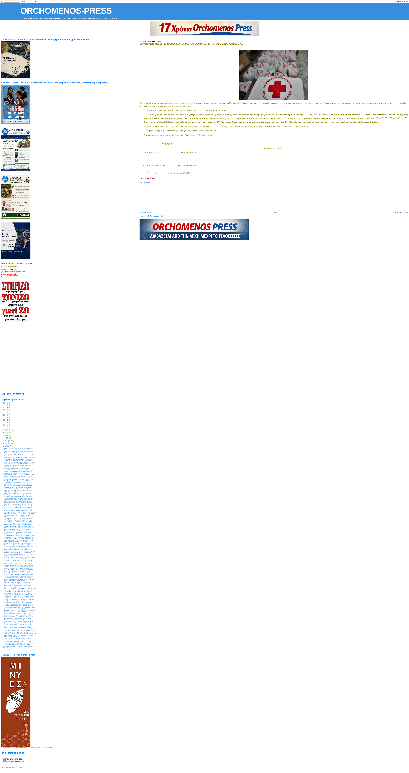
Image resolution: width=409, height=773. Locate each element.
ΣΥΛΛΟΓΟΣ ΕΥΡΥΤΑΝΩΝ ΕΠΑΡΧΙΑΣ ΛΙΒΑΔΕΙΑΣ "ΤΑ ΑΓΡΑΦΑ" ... (21, 462)
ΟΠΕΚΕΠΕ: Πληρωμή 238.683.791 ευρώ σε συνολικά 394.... (20, 630)
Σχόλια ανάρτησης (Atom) (156, 216)
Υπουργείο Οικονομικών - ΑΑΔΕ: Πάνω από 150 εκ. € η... (19, 574)
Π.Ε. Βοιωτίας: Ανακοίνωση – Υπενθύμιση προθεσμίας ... (18, 518)
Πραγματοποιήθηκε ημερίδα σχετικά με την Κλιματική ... (18, 515)
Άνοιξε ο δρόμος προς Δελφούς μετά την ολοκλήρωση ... (18, 576)
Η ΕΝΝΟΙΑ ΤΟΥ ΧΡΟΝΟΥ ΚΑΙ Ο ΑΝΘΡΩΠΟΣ (16, 640)
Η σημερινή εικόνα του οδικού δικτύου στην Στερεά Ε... (18, 626)
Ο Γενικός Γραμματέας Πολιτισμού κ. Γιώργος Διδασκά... (18, 565)
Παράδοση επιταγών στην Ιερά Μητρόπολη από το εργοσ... (19, 495)
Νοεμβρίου (7, 445)
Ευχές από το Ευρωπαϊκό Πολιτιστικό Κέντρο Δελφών (18, 504)
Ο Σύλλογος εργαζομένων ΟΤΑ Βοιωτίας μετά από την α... (19, 546)
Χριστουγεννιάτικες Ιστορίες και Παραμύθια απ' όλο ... (18, 468)
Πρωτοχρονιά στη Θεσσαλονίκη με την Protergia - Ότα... (18, 594)
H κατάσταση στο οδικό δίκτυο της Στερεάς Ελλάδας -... (18, 613)
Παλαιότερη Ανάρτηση (401, 212)
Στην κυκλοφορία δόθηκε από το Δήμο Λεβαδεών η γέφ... (18, 529)
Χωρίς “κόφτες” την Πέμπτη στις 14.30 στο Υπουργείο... (18, 493)
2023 (5, 426)
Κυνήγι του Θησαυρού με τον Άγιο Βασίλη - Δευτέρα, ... (18, 608)
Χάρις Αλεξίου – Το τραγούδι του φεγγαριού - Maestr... (18, 573)
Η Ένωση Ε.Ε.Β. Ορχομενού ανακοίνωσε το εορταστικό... (19, 467)
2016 (5, 414)
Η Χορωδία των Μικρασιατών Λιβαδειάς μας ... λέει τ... (18, 641)
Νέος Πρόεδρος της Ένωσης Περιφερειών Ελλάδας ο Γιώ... (19, 530)
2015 (5, 412)
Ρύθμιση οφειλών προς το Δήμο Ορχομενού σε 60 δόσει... (19, 490)
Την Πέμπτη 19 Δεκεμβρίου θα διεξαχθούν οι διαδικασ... (18, 496)
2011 (5, 405)
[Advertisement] (191, 196)
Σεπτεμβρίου (8, 442)
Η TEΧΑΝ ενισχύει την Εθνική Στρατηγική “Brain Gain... (18, 510)
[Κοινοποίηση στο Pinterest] (190, 173)
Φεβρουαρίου (8, 431)
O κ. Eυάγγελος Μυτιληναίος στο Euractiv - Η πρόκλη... (18, 507)
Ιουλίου (7, 438)
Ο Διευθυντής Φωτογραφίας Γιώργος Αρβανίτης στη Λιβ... (18, 476)
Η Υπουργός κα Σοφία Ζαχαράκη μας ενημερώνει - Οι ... (18, 560)
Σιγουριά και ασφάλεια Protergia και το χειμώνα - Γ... (17, 582)
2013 (5, 409)
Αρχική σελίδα (272, 212)
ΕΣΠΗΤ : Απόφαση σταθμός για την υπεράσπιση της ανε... (19, 509)
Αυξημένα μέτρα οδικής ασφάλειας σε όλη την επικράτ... (18, 548)
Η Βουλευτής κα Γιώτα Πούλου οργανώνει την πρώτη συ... (19, 537)
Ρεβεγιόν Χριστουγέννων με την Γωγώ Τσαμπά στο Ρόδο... (19, 479)
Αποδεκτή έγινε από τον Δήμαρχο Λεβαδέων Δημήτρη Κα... (19, 485)
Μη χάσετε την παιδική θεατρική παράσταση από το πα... (18, 459)
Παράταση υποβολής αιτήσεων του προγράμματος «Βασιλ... (19, 599)
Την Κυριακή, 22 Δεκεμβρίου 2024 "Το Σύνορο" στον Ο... (18, 521)
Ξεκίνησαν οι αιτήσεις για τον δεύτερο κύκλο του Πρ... (18, 482)
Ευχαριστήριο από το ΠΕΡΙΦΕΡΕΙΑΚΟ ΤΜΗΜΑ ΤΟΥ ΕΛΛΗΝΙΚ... (20, 633)
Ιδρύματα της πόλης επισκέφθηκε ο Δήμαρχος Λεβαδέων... (19, 629)
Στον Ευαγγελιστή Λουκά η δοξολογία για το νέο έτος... (18, 618)
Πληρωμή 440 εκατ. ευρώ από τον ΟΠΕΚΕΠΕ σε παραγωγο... (20, 551)
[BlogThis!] (184, 173)
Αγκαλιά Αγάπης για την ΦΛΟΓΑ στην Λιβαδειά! (16, 632)
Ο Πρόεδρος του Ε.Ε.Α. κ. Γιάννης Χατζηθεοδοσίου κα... (18, 646)
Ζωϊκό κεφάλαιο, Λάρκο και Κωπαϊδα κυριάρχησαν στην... (19, 635)
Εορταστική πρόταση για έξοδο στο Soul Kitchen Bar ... (18, 587)
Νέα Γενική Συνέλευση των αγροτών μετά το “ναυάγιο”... (18, 554)
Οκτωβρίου (8, 443)
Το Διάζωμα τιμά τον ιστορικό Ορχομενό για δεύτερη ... (18, 577)
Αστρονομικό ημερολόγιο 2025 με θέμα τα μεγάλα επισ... (18, 562)
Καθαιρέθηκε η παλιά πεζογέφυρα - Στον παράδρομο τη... (19, 605)
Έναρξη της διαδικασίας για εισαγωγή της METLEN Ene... (19, 481)
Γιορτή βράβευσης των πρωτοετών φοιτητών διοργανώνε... (19, 593)
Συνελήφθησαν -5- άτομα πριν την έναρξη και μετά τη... (18, 499)
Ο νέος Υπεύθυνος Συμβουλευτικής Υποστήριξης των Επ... (19, 535)
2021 (5, 422)
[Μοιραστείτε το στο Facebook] (188, 173)
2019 (5, 419)
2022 (5, 424)
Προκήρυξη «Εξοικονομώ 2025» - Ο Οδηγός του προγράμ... (19, 611)
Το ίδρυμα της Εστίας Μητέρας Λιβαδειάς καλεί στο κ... (18, 465)
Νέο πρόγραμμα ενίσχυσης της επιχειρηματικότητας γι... (18, 520)
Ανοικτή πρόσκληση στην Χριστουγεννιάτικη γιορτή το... (18, 498)
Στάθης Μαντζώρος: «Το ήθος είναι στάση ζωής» (16, 555)
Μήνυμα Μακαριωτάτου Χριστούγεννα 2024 (15, 580)
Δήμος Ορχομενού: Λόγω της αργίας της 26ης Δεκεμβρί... (18, 549)
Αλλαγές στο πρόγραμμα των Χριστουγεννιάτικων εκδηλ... (19, 451)
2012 (5, 407)
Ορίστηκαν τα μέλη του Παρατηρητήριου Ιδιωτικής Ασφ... (18, 471)
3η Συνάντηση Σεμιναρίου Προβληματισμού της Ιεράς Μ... (19, 454)
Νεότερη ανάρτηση (145, 212)
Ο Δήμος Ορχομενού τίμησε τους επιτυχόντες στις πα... (18, 624)
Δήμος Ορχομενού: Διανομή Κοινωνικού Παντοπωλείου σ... (19, 474)
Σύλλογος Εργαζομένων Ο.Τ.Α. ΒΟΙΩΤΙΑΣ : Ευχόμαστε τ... (19, 513)
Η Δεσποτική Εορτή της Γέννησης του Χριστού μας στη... (18, 563)
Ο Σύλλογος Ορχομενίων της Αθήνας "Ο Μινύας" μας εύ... (19, 568)
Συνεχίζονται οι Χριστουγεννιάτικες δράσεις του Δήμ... (17, 615)
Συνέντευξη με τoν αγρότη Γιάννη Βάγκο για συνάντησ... (18, 552)
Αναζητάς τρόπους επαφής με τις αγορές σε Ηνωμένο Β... (19, 502)
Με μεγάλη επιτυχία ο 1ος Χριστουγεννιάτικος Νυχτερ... (18, 487)
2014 (5, 410)
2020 (5, 421)
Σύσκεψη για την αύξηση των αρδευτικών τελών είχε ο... (18, 541)
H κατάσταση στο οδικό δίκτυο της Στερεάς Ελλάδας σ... (18, 598)
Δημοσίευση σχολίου (145, 182)
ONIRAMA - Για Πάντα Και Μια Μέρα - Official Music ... (18, 460)
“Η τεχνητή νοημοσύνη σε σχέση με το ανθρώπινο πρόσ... (19, 470)
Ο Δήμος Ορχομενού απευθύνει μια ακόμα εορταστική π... (19, 501)
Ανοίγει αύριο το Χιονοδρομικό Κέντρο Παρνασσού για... (18, 524)
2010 (5, 404)
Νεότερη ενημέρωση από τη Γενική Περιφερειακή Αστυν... (19, 621)
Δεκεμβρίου (8, 446)
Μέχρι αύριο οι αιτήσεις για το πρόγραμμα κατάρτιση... (18, 638)
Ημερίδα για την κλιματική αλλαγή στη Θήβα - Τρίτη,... (18, 473)
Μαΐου (6, 435)
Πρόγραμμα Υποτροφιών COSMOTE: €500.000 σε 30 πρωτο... (20, 512)
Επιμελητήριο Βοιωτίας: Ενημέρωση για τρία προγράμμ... (18, 602)
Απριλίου (7, 434)
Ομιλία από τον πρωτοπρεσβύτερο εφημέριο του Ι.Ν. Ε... (18, 532)
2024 (5, 427)
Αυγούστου (8, 440)
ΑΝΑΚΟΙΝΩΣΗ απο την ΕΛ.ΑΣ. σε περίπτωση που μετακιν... (20, 610)
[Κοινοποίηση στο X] (186, 173)
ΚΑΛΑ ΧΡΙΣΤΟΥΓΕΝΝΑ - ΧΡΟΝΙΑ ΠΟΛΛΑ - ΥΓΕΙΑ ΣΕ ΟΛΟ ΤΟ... (21, 588)
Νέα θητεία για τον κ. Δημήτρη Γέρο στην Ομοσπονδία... (18, 622)
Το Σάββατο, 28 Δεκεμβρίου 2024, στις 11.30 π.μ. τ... (17, 604)
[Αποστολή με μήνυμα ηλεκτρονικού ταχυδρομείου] (182, 173)
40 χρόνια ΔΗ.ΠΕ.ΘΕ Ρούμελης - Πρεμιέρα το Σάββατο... (18, 601)
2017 (5, 416)
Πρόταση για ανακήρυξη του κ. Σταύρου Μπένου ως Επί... (19, 506)
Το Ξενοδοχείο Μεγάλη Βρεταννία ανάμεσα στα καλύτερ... (19, 452)
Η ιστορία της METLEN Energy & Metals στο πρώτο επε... (19, 463)
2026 (5, 649)
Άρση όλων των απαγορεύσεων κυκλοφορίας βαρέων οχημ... (20, 619)
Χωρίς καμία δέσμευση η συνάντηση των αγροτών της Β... (19, 540)
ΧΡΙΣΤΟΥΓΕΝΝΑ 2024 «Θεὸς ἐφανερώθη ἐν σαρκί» (17, 571)
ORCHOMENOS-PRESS (66, 10)
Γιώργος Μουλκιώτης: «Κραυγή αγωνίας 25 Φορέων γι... (18, 488)
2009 (5, 402)
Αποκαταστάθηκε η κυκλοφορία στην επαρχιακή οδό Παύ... (19, 607)
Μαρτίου (7, 432)
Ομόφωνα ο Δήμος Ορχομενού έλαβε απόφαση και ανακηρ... (20, 557)
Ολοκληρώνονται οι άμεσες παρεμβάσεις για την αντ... (18, 516)
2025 (5, 647)
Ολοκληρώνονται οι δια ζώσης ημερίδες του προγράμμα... (19, 527)
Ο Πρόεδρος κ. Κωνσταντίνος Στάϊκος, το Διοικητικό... (17, 543)
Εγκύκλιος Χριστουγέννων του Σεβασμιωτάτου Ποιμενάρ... (19, 579)
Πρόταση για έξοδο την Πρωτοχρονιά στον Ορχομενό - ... (19, 643)
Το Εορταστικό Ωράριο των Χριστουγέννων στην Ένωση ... (19, 477)
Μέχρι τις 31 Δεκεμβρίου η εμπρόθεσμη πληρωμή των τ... (19, 616)
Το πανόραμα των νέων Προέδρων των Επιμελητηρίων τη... (19, 596)
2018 (5, 417)
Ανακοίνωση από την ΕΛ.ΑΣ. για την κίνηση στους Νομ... (19, 583)
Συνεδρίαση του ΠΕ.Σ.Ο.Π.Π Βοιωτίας (14, 449)
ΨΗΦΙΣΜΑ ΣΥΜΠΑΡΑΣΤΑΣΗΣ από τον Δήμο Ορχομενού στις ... (20, 457)
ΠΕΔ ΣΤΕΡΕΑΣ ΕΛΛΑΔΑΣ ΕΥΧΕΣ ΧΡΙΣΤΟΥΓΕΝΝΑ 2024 (19, 569)
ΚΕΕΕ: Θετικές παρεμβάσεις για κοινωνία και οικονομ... (18, 491)
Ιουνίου (7, 437)
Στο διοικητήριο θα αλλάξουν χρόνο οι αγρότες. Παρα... (18, 585)
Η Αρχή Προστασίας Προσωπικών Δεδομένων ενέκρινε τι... (19, 559)
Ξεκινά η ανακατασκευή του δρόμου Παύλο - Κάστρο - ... (18, 644)
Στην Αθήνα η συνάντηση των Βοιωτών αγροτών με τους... (19, 456)
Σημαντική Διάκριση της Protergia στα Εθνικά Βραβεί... (18, 448)
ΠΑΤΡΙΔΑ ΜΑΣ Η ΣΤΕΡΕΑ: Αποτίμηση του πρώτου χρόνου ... (20, 637)
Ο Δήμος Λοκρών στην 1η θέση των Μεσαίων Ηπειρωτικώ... (19, 534)
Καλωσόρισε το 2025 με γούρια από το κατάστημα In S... (18, 526)
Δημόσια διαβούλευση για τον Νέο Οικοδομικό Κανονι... (18, 484)
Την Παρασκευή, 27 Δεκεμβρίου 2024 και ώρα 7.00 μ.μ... (18, 545)
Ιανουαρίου (8, 429)
